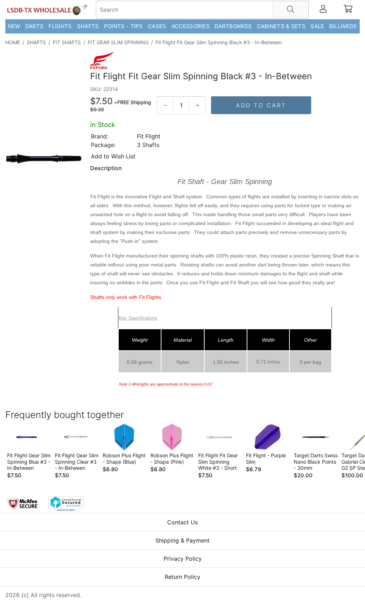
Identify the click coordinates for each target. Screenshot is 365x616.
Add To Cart (261, 105)
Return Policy (182, 576)
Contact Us (182, 522)
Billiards (343, 26)
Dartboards (233, 26)
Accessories (190, 26)
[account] (323, 10)
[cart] (348, 10)
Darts (34, 26)
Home (12, 42)
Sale (317, 26)
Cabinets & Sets (281, 26)
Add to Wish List (113, 156)
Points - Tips (123, 26)
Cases (157, 26)
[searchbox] (202, 10)
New (14, 26)
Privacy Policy (183, 558)
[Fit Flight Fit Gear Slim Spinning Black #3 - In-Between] (44, 159)
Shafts (88, 26)
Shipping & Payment (182, 540)
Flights (60, 26)
